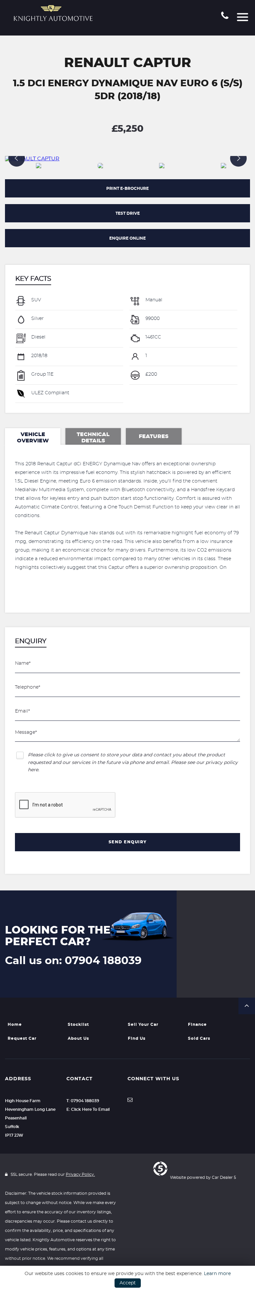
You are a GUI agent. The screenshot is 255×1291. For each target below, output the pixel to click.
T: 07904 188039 (82, 1101)
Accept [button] (128, 1283)
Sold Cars (199, 1038)
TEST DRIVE (128, 213)
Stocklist (78, 1024)
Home (15, 1024)
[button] (246, 1006)
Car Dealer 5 (224, 1177)
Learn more (217, 1273)
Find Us (136, 1038)
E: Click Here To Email (88, 1109)
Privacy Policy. (80, 1175)
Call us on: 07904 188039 (73, 960)
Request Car (22, 1038)
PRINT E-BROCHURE (127, 188)
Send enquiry (128, 842)
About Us (78, 1038)
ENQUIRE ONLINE (127, 238)
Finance (197, 1024)
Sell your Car (143, 1024)
